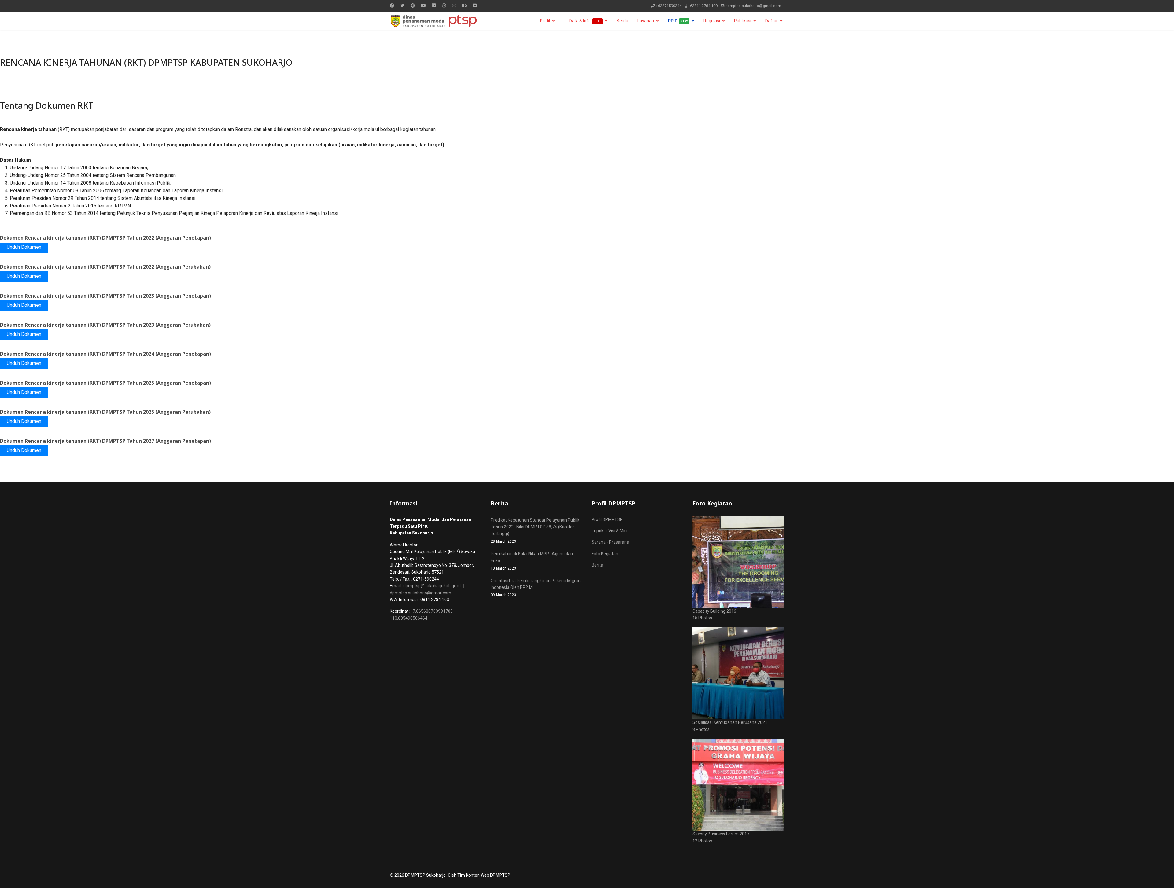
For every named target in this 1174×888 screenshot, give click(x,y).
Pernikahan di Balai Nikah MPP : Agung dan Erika (532, 561)
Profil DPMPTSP (607, 519)
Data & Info (584, 20)
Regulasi (711, 20)
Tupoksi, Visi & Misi (609, 530)
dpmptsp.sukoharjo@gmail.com (753, 5)
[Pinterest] (413, 5)
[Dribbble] (444, 5)
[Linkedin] (434, 5)
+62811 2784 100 (703, 5)
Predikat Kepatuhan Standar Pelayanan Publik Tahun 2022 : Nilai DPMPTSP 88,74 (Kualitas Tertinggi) (535, 531)
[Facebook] (392, 5)
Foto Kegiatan (605, 553)
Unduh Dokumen (24, 247)
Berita (622, 20)
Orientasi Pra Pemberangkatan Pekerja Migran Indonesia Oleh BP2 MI (536, 587)
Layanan (645, 20)
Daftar (771, 20)
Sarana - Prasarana (610, 542)
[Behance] (464, 5)
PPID (678, 20)
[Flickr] (475, 5)
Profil (545, 20)
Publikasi (742, 20)
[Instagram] (454, 5)
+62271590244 (668, 5)
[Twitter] (402, 5)
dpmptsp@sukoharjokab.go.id (432, 585)
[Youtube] (423, 5)
